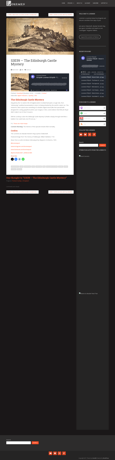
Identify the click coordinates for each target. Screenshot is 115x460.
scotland (14, 169)
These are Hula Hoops (20, 123)
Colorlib (94, 458)
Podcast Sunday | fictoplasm (20, 181)
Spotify (31, 95)
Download (20, 93)
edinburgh (38, 166)
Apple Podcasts (22, 95)
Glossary (87, 3)
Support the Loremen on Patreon (90, 37)
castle (21, 166)
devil (33, 166)
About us (79, 3)
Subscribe (95, 3)
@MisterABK (28, 153)
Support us (104, 3)
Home (63, 3)
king (44, 166)
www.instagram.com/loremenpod (21, 146)
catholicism (27, 166)
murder (61, 166)
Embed (44, 93)
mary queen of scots (52, 166)
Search (81, 142)
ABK (22, 70)
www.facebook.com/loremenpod (21, 149)
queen (65, 166)
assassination (15, 166)
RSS (36, 95)
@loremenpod (15, 143)
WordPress (106, 458)
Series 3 (28, 70)
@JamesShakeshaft (17, 153)
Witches (19, 169)
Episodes (70, 3)
